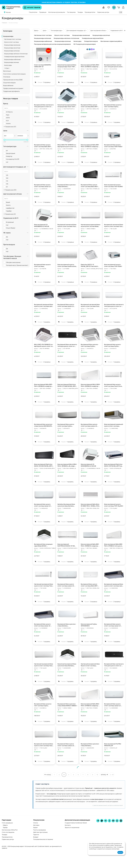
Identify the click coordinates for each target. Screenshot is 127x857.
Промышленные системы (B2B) (13, 80)
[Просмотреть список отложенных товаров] (109, 7)
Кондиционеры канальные (12, 45)
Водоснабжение (8, 85)
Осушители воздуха (9, 82)
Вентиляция (7, 71)
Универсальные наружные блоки (14, 56)
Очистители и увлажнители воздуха (14, 74)
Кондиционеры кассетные (12, 48)
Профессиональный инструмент (13, 88)
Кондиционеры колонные (12, 51)
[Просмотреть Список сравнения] (103, 7)
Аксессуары (8, 65)
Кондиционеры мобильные (12, 59)
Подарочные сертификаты (11, 91)
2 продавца (70, 82)
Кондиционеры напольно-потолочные (15, 54)
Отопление (6, 77)
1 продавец (116, 122)
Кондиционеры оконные (11, 62)
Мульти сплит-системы (11, 42)
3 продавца (46, 82)
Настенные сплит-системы (12, 39)
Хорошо (120, 852)
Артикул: (36, 69)
